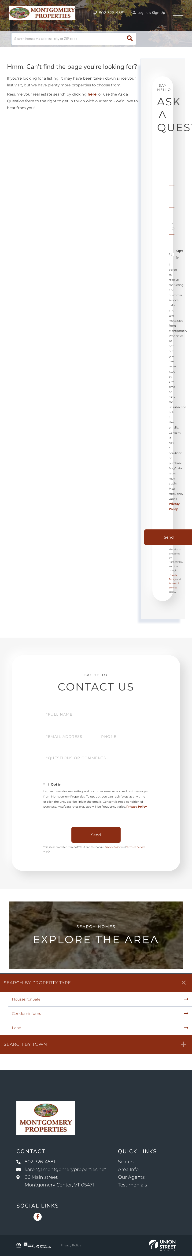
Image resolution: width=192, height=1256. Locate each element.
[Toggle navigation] (178, 13)
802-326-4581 (111, 13)
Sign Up (158, 13)
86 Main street (59, 1181)
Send (96, 835)
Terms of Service (135, 847)
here (92, 94)
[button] (129, 39)
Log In (142, 13)
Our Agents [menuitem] (131, 1177)
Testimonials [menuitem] (132, 1185)
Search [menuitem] (126, 1162)
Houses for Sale (26, 999)
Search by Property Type (37, 982)
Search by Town (25, 1044)
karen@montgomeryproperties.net (65, 1169)
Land (16, 1028)
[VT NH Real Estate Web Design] (162, 1245)
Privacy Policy (136, 807)
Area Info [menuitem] (128, 1169)
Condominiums (26, 1014)
